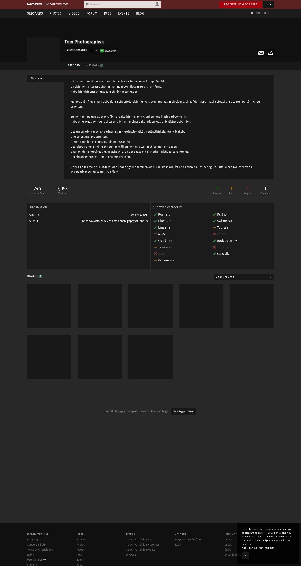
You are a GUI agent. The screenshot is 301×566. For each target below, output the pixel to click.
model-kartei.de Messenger (142, 544)
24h (37, 190)
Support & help (36, 544)
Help (266, 13)
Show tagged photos (183, 411)
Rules (30, 554)
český (228, 549)
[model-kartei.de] (48, 4)
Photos (56, 13)
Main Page (33, 539)
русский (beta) (233, 554)
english (229, 544)
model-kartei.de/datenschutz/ (258, 547)
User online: (36, 559)
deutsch (229, 539)
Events (124, 13)
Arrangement (225, 277)
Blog (140, 13)
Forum (91, 13)
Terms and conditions (40, 549)
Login (268, 4)
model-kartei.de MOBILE (140, 549)
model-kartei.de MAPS (139, 539)
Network (94, 65)
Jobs (107, 13)
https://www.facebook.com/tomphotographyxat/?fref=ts (115, 221)
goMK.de (131, 554)
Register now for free (240, 4)
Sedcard (74, 65)
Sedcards (35, 13)
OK (245, 555)
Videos (74, 13)
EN (258, 13)
